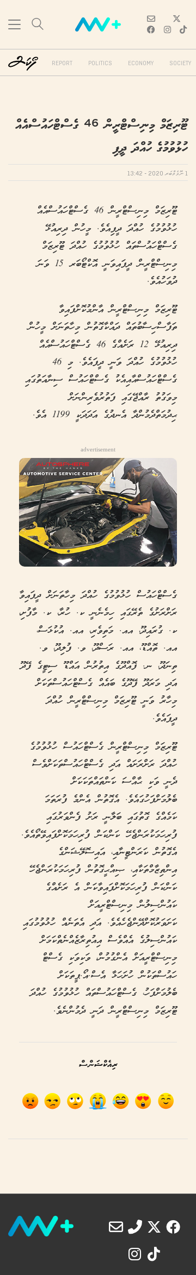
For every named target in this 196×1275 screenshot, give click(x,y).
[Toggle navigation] (14, 24)
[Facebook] (173, 1227)
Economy (141, 63)
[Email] (116, 1227)
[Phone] (135, 1227)
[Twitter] (154, 1227)
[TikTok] (154, 1254)
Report (62, 63)
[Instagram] (135, 1254)
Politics (100, 63)
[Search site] (38, 25)
